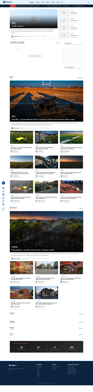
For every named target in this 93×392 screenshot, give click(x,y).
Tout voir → (58, 42)
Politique (48, 2)
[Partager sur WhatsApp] (3, 197)
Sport (43, 2)
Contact (53, 368)
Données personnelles (72, 371)
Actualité (32, 2)
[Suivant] (82, 338)
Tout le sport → (80, 77)
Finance (53, 2)
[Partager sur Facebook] (3, 188)
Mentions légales (71, 366)
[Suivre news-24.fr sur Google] (3, 209)
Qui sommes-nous (56, 366)
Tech (62, 2)
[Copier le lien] (3, 183)
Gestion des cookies (72, 373)
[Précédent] (10, 338)
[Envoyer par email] (3, 204)
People (57, 2)
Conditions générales (72, 368)
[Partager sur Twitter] (3, 191)
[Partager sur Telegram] (3, 201)
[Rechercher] (88, 2)
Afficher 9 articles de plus (35, 55)
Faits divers (37, 2)
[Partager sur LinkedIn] (3, 194)
